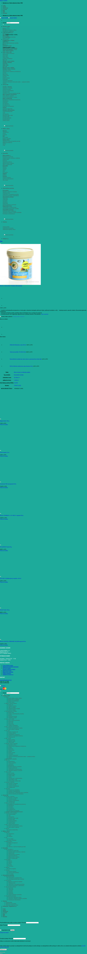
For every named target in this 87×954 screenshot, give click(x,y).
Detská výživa (8, 841)
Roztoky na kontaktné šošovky (15, 735)
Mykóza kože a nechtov (13, 857)
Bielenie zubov (11, 774)
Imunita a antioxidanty (13, 786)
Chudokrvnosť (11, 787)
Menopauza (11, 765)
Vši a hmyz (10, 874)
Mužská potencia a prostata (15, 766)
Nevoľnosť (10, 748)
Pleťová (10, 861)
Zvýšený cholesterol (13, 725)
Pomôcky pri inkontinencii (14, 899)
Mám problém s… (9, 849)
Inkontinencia (11, 761)
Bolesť (6, 697)
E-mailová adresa (6, 938)
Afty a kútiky (11, 773)
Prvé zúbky (10, 839)
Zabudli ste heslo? (4, 932)
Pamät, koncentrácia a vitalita (15, 728)
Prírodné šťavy (11, 822)
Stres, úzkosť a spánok (13, 729)
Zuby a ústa (8, 771)
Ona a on (7, 760)
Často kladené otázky (8, 665)
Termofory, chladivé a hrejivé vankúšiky (17, 898)
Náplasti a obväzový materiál (15, 881)
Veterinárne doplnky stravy (11, 905)
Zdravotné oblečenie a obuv (14, 897)
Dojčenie (10, 836)
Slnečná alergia (12, 710)
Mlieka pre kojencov (13, 842)
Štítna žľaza (11, 724)
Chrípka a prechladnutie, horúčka (16, 713)
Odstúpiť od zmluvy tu (8, 674)
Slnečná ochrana (12, 871)
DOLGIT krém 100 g (4, 610)
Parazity (10, 751)
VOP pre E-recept (7, 668)
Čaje (9, 815)
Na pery (10, 864)
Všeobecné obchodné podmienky (11, 666)
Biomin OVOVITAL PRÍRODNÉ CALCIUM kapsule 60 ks (13, 641)
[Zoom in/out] (0, 952)
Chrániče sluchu (12, 733)
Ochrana (7, 870)
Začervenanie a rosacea (14, 854)
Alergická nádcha (12, 706)
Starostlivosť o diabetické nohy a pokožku (18, 792)
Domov (1, 285)
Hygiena (7, 867)
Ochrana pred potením (13, 872)
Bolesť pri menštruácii (13, 701)
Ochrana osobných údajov (9, 669)
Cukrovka (7, 788)
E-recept (5, 9)
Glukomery (10, 893)
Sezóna (7, 828)
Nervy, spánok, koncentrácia (12, 726)
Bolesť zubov (11, 702)
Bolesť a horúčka (12, 840)
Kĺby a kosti (8, 738)
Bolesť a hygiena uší (13, 732)
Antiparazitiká (8, 902)
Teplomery (10, 888)
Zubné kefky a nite (12, 779)
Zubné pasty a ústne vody (14, 781)
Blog (4, 10)
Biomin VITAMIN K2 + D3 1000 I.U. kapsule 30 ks (11, 515)
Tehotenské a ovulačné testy (15, 769)
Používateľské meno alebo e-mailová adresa (13, 922)
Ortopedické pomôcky (10, 896)
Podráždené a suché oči (14, 734)
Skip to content (3, 0)
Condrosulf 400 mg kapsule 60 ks (8, 484)
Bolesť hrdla (11, 712)
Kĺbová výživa (11, 739)
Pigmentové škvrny (12, 855)
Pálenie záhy (11, 750)
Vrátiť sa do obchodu (10, 37)
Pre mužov (10, 866)
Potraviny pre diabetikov (14, 790)
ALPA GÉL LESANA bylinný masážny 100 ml (10, 578)
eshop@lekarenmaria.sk (5, 680)
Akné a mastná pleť (12, 858)
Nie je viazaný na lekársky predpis (22, 372)
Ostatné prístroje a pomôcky (15, 894)
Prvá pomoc (8, 880)
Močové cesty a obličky (11, 759)
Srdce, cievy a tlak (9, 719)
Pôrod (9, 835)
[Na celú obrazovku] (1, 952)
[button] (5, 238)
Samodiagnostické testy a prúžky (16, 879)
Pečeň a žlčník (11, 752)
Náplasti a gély (11, 741)
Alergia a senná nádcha (11, 703)
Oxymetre (10, 890)
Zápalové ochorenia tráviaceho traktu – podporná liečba (21, 756)
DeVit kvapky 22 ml (4, 452)
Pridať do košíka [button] (4, 424)
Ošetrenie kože (11, 883)
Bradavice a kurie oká (13, 850)
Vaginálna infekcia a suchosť (15, 770)
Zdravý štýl (5, 84)
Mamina (7, 832)
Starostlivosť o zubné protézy (15, 778)
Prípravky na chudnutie (13, 810)
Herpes (9, 777)
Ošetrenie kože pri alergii (14, 708)
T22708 (16, 383)
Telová (9, 863)
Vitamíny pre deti (12, 784)
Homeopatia (11, 817)
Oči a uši (7, 730)
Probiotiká (10, 754)
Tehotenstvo (11, 833)
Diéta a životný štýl (10, 803)
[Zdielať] (3, 952)
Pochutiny (10, 806)
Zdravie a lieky (6, 26)
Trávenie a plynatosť (13, 755)
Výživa (9, 844)
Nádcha (10, 715)
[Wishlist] (0, 243)
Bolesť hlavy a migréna (13, 699)
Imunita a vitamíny (9, 782)
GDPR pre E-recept (7, 670)
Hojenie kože (11, 853)
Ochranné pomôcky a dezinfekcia (16, 885)
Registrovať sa (3, 949)
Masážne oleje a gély (13, 818)
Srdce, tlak (10, 723)
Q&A (4, 12)
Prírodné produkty (12, 820)
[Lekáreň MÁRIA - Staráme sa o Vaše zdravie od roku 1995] (8, 18)
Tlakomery (10, 889)
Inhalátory (10, 892)
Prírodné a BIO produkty (16, 285)
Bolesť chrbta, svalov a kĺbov (15, 698)
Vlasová (10, 862)
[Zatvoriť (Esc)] (4, 952)
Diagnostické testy (9, 876)
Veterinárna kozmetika (10, 903)
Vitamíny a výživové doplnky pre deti (14, 811)
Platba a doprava (7, 673)
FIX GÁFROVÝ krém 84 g (6, 547)
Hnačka (10, 747)
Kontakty (5, 13)
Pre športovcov (11, 809)
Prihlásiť (12, 930)
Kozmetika (5, 153)
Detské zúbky (11, 775)
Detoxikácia (11, 805)
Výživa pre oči (11, 737)
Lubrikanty (10, 764)
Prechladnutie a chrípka (11, 711)
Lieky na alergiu (12, 707)
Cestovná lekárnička (13, 830)
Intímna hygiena (12, 762)
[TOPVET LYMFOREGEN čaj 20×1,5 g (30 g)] (6, 305)
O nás (4, 5)
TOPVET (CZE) (17, 385)
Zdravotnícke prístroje (10, 887)
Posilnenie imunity (12, 716)
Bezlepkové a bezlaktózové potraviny (17, 804)
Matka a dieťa (6, 128)
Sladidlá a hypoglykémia (14, 791)
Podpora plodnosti (12, 768)
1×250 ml (16, 380)
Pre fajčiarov (11, 808)
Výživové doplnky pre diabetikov (16, 794)
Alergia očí (10, 704)
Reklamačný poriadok (8, 672)
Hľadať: (4, 22)
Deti (6, 837)
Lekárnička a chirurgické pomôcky (16, 884)
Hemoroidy (10, 721)
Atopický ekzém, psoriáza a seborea (16, 852)
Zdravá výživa (11, 823)
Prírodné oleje (11, 819)
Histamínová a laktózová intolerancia (17, 746)
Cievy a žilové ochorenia (14, 720)
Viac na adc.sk (44, 314)
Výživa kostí (11, 742)
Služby (4, 6)
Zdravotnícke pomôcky (8, 188)
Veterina (5, 222)
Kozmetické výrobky (19, 375)
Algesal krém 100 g (4, 421)
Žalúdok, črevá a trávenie (11, 743)
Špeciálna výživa (12, 745)
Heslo (3, 925)
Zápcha (10, 758)
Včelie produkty (11, 814)
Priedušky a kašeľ (12, 717)
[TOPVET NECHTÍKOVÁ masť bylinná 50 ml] (6, 298)
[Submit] (3, 24)
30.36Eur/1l (17, 377)
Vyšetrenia (5, 8)
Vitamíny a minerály (13, 783)
